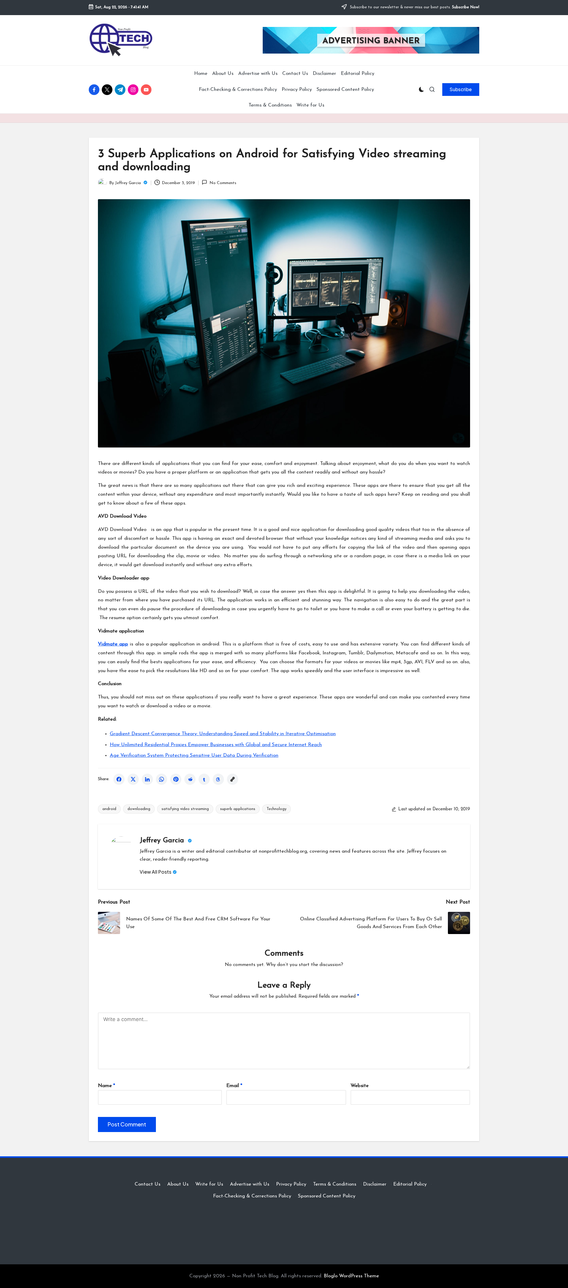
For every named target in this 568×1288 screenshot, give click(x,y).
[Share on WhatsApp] (161, 779)
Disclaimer (374, 1184)
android (109, 809)
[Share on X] (133, 779)
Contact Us (147, 1184)
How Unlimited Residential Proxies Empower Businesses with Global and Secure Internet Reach (216, 744)
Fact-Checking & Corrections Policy (252, 1196)
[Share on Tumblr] (204, 779)
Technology (276, 809)
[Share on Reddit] (190, 779)
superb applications (237, 809)
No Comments (222, 183)
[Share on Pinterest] (175, 779)
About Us (177, 1184)
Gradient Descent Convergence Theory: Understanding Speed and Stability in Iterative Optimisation (223, 733)
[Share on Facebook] (119, 779)
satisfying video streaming (185, 809)
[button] (460, 89)
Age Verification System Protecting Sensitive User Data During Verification (194, 755)
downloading (139, 809)
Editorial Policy (410, 1184)
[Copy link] (232, 779)
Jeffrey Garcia (163, 840)
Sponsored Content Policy (326, 1196)
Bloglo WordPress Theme (351, 1276)
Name (106, 1085)
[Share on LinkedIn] (147, 779)
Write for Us (209, 1184)
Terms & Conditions (334, 1184)
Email (234, 1085)
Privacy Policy (291, 1184)
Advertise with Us (249, 1184)
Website (360, 1085)
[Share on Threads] (218, 779)
